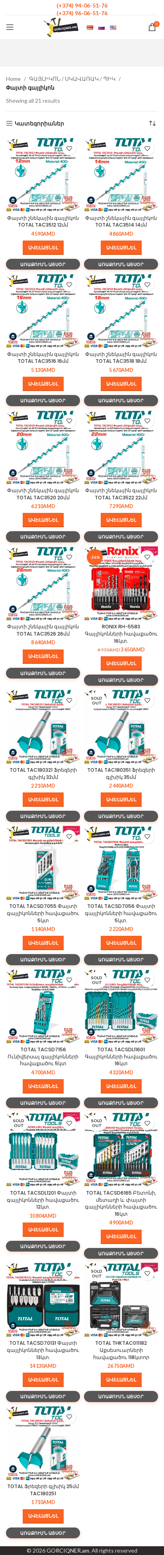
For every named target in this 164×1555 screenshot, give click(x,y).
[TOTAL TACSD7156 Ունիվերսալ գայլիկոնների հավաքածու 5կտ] (43, 1006)
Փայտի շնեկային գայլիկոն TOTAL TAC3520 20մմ (43, 494)
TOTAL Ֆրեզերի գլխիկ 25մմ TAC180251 (43, 1490)
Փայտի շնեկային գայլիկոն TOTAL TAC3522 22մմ (121, 494)
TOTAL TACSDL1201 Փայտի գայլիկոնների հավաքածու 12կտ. (43, 1199)
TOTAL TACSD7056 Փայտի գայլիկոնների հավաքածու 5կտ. (121, 913)
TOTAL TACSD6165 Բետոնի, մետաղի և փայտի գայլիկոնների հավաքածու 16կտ (121, 1203)
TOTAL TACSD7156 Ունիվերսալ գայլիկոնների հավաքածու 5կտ (43, 1056)
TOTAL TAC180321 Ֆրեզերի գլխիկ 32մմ (43, 773)
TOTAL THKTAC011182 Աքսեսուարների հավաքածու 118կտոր (121, 1350)
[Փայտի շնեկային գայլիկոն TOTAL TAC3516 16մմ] (43, 311)
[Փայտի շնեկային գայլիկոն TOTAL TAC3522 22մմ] (121, 447)
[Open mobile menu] (10, 27)
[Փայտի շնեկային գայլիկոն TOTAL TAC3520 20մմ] (43, 447)
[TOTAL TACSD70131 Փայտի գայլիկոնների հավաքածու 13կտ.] (43, 1300)
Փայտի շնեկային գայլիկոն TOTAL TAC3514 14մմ (121, 222)
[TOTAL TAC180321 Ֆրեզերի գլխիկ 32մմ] (43, 727)
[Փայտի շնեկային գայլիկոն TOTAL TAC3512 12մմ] (43, 174)
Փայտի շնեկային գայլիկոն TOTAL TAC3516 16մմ (43, 358)
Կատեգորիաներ (39, 123)
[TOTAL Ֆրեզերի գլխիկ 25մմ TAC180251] (43, 1443)
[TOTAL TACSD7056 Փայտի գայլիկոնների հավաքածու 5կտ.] (121, 863)
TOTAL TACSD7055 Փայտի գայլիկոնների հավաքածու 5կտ (43, 913)
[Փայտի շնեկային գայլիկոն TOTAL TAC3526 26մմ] (43, 583)
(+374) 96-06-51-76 (82, 13)
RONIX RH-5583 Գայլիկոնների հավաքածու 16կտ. (121, 633)
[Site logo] (61, 26)
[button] (43, 248)
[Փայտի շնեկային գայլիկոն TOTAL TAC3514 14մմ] (121, 174)
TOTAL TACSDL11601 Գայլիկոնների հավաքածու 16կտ (121, 1056)
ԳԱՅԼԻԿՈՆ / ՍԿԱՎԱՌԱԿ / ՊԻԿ (72, 78)
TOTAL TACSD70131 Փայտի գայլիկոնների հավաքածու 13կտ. (43, 1350)
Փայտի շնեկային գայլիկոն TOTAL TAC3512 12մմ (43, 222)
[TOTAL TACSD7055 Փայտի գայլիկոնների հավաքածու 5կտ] (43, 863)
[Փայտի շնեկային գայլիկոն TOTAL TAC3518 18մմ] (121, 311)
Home (13, 78)
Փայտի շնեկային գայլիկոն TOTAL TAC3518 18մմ (121, 358)
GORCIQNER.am (68, 1550)
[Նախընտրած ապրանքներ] (69, 148)
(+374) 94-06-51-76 (82, 5)
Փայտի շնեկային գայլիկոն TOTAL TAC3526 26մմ (43, 630)
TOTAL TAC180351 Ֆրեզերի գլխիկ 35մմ (121, 773)
